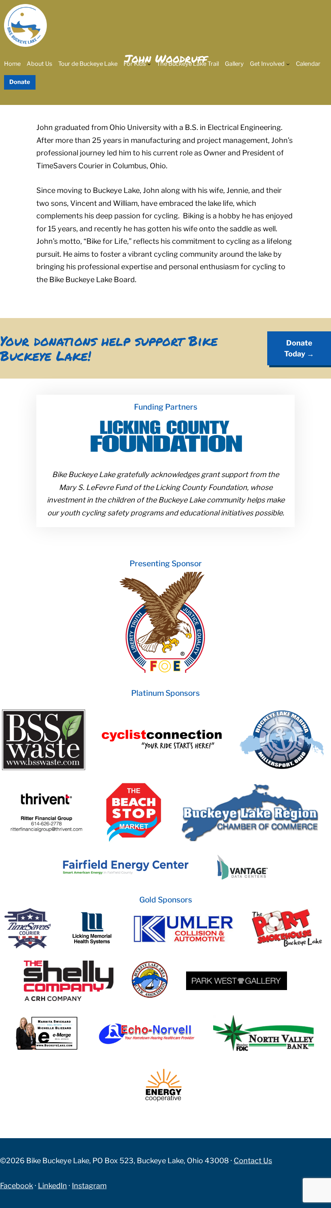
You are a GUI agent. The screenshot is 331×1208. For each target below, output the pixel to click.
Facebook (16, 1185)
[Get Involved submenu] (288, 64)
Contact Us (253, 1160)
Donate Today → (299, 348)
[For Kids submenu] (149, 64)
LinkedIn (52, 1185)
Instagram (89, 1185)
